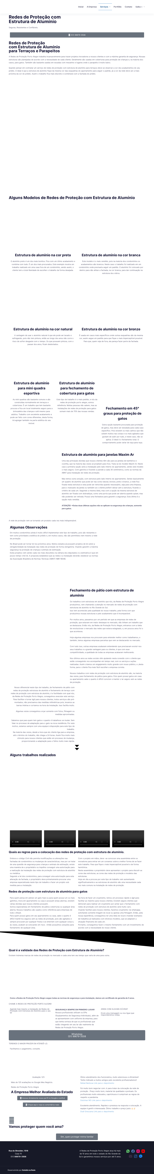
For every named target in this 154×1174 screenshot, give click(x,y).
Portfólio (117, 7)
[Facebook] (133, 1151)
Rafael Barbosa (86, 1083)
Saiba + (139, 7)
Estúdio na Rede (28, 1170)
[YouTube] (143, 1151)
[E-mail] (130, 1156)
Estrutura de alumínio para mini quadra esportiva (31, 388)
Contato (128, 7)
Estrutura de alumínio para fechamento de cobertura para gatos (77, 388)
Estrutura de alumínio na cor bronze (111, 329)
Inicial (80, 7)
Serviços (104, 7)
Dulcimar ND (85, 1100)
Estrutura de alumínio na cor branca (111, 255)
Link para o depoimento (104, 1083)
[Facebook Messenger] (140, 1156)
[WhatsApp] (128, 1151)
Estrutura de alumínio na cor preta (43, 255)
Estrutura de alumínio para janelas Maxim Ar (98, 454)
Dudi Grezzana (86, 1111)
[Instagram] (138, 1151)
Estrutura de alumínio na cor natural (43, 329)
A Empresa (92, 7)
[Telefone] (135, 1156)
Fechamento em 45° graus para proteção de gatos (122, 413)
